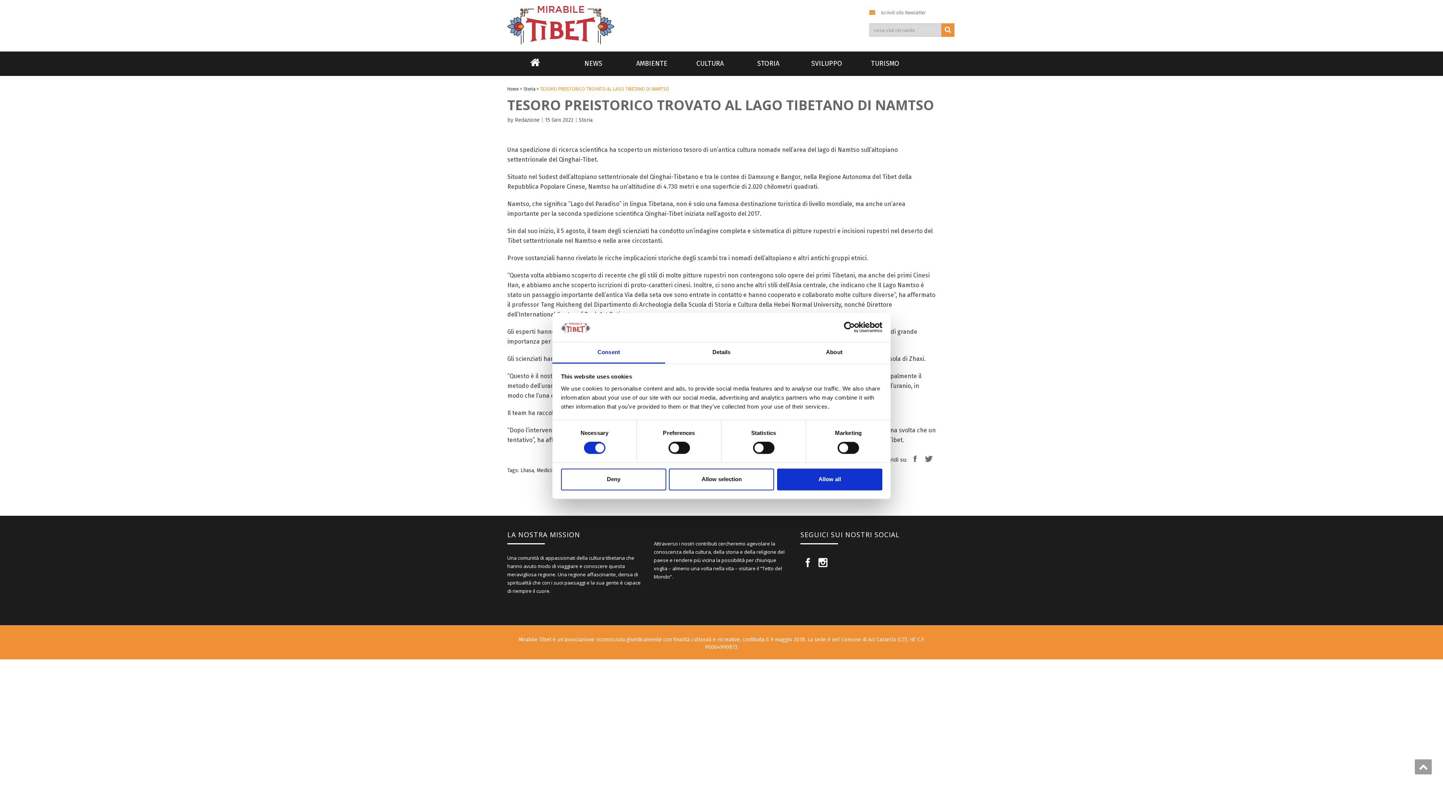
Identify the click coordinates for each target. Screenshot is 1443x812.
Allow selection (722, 479)
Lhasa (527, 470)
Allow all (829, 479)
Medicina (547, 470)
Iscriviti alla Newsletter (903, 12)
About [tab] (834, 352)
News (593, 63)
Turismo (885, 63)
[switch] (679, 448)
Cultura (710, 63)
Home (535, 67)
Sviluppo (826, 63)
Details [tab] (721, 352)
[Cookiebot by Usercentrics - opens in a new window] (849, 327)
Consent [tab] (608, 352)
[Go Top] (1423, 766)
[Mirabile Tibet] (721, 16)
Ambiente (651, 63)
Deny (613, 479)
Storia (768, 63)
